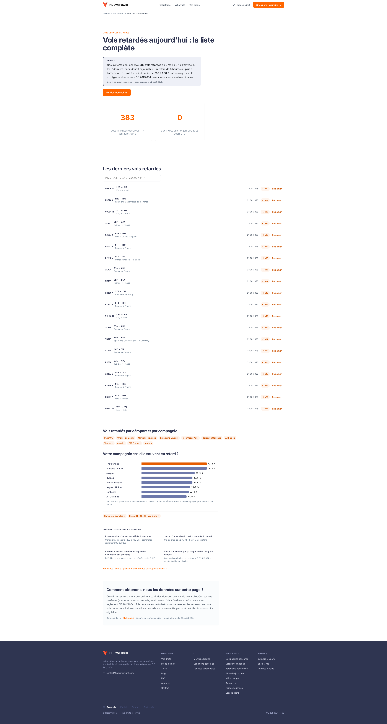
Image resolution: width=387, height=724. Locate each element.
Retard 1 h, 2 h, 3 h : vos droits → (144, 516)
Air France (230, 438)
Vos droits (194, 5)
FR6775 (109, 246)
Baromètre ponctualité (237, 668)
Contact (165, 688)
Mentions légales (202, 659)
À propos (165, 683)
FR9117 (109, 397)
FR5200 (109, 200)
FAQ (163, 678)
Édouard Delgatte (266, 659)
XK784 (108, 327)
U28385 (109, 258)
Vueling (148, 443)
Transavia (108, 443)
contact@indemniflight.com (120, 673)
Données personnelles (204, 668)
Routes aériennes (234, 688)
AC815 (108, 350)
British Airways (114, 482)
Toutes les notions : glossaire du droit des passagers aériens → (135, 568)
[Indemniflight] (115, 653)
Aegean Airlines (114, 487)
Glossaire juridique (235, 673)
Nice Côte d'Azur (190, 438)
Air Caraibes (112, 496)
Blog (163, 673)
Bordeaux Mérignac (212, 438)
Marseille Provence (147, 438)
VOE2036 (109, 188)
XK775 (108, 223)
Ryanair (110, 478)
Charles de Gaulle (125, 438)
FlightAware (128, 618)
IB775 (108, 339)
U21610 (109, 304)
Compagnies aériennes (237, 659)
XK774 (108, 269)
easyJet (120, 443)
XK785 (108, 281)
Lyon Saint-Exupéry (169, 438)
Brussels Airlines (115, 468)
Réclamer (277, 188)
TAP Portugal (134, 443)
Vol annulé (180, 5)
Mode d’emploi (168, 663)
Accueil (106, 13)
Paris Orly (108, 438)
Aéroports (231, 683)
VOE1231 (109, 316)
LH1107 (109, 293)
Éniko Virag (263, 663)
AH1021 (109, 374)
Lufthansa (111, 492)
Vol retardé (165, 5)
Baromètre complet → (114, 516)
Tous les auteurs (266, 668)
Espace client (232, 692)
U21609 (109, 385)
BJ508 (108, 362)
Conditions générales (204, 663)
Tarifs (164, 668)
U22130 (109, 235)
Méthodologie (232, 678)
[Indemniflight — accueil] (115, 4)
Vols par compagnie (235, 663)
